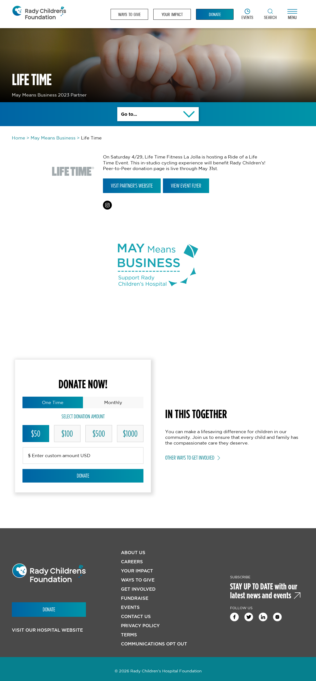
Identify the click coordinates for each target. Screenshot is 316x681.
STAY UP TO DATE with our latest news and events (263, 591)
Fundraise (134, 598)
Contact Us (136, 616)
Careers (132, 561)
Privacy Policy (140, 625)
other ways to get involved (189, 457)
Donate (83, 475)
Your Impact (137, 570)
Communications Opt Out (154, 643)
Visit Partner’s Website (132, 185)
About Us (133, 552)
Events (130, 607)
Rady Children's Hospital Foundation (39, 14)
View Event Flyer (186, 185)
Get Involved (138, 589)
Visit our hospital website (47, 630)
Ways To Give (138, 580)
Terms (129, 634)
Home (18, 137)
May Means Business (53, 137)
